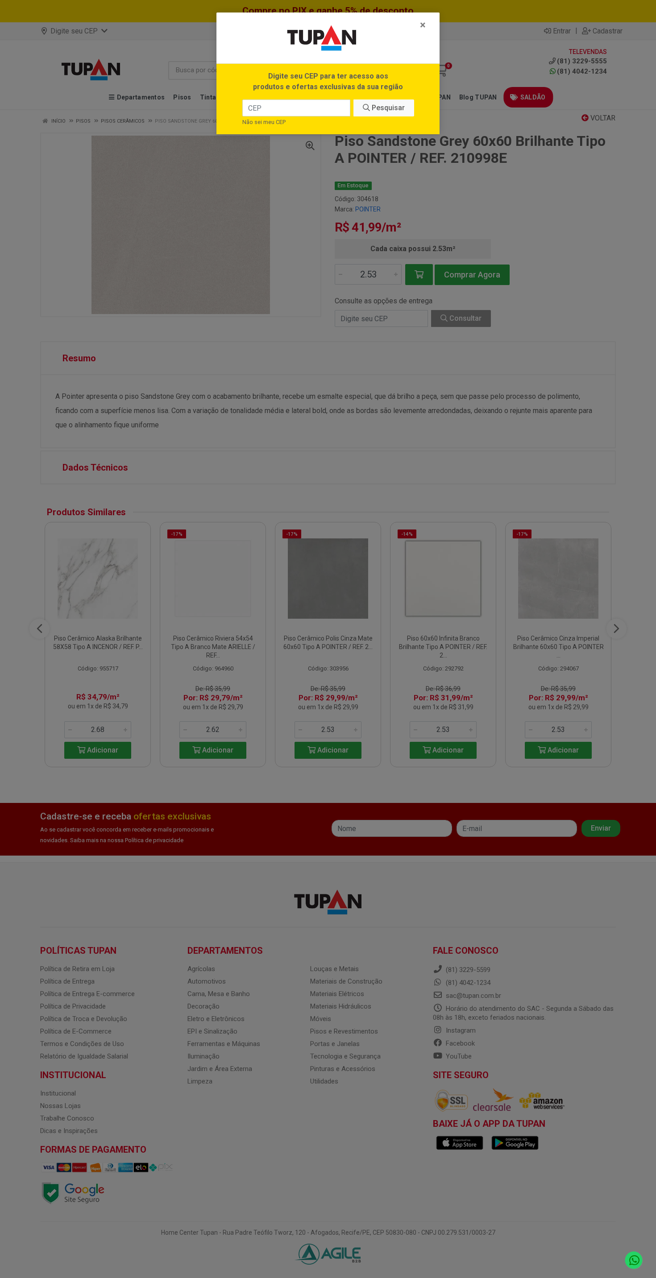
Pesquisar (387, 107)
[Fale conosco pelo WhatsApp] (634, 1260)
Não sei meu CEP (264, 122)
